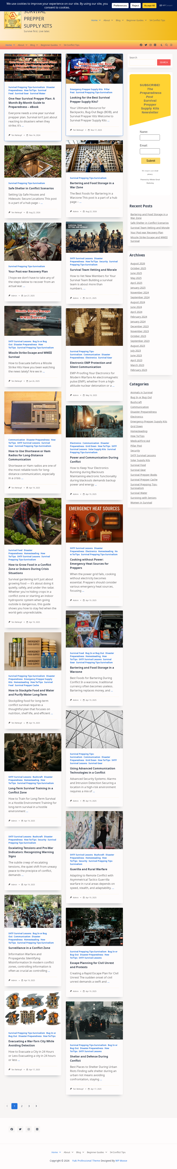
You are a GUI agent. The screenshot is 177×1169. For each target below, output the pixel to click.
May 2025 (136, 278)
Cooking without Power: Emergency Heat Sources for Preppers (89, 564)
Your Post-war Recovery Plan (28, 271)
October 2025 (138, 268)
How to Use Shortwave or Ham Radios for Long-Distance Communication (29, 455)
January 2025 (138, 287)
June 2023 (136, 355)
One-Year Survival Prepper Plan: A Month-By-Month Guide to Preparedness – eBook (31, 103)
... (23, 125)
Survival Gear (22, 93)
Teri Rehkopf (16, 135)
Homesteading (31, 553)
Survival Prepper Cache (27, 685)
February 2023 (139, 370)
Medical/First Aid (140, 440)
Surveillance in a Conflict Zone (29, 948)
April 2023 (136, 360)
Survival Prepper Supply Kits (38, 18)
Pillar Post (136, 445)
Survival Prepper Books (144, 474)
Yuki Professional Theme (86, 1160)
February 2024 (139, 316)
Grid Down (91, 446)
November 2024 (140, 292)
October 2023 (138, 336)
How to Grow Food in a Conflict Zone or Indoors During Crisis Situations (29, 569)
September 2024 (140, 297)
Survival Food (15, 550)
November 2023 (140, 331)
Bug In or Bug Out (94, 653)
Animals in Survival (142, 392)
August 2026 (138, 263)
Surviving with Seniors (143, 497)
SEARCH (164, 62)
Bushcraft (38, 776)
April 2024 (136, 311)
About (107, 20)
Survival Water (37, 93)
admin (75, 211)
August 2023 (138, 345)
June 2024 (136, 307)
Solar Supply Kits (97, 449)
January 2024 (138, 321)
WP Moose (121, 1160)
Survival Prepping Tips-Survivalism (26, 87)
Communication (92, 354)
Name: (144, 131)
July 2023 (136, 350)
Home (94, 20)
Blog (118, 20)
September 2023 (140, 341)
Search (133, 57)
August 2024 (138, 302)
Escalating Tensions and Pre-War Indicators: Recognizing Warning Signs (31, 852)
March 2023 (137, 365)
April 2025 (136, 282)
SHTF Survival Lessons (81, 258)
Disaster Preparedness (25, 344)
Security (103, 261)
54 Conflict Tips (157, 20)
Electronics (91, 357)
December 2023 (140, 326)
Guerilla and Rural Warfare (88, 869)
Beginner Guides (135, 20)
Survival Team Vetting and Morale (93, 270)
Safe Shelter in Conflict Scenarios (31, 188)
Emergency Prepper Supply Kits (86, 89)
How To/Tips (30, 90)
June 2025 (136, 273)
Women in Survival (141, 502)
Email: (144, 145)
